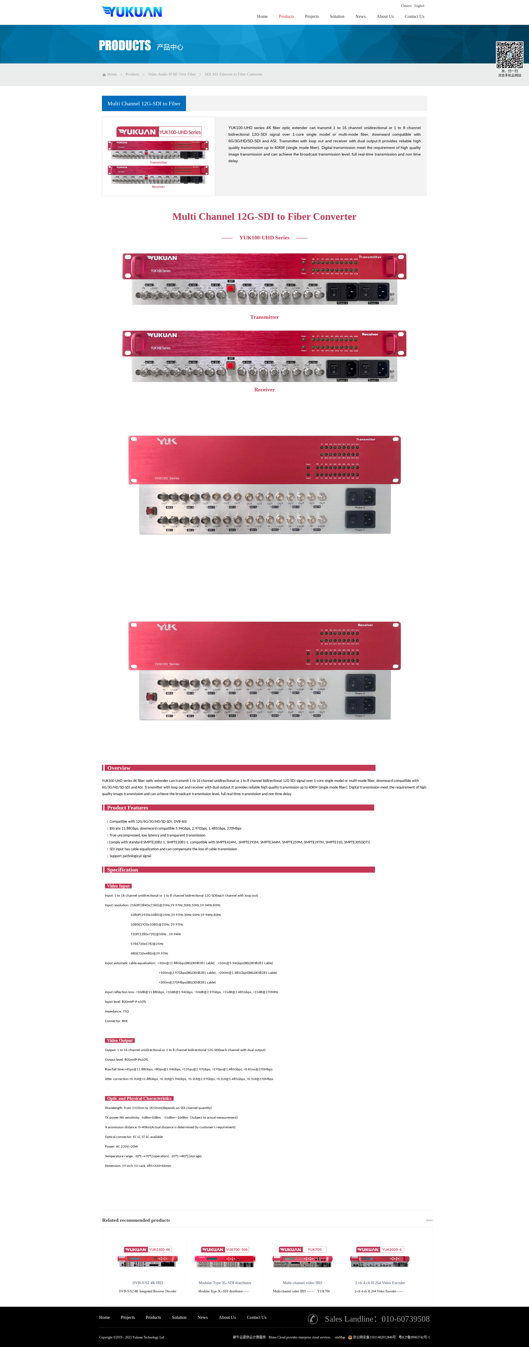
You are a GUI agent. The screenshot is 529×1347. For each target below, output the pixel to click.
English (419, 6)
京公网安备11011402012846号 (374, 1337)
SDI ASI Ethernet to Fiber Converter (234, 74)
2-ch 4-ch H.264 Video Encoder (380, 1283)
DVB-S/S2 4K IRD (148, 1283)
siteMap (339, 1337)
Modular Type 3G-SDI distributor (225, 1283)
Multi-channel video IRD (302, 1283)
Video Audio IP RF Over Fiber (172, 74)
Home (104, 1317)
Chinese (406, 6)
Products (132, 74)
